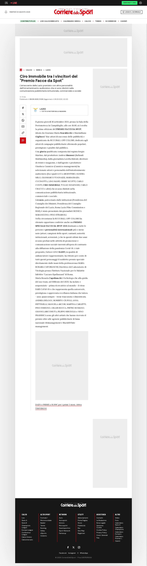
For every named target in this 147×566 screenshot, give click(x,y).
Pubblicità (81, 526)
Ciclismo (43, 536)
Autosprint (63, 520)
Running (43, 528)
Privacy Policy (101, 533)
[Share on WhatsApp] (23, 120)
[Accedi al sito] (140, 2)
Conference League (26, 534)
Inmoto (62, 523)
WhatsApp (84, 553)
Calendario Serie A (72, 21)
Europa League (27, 530)
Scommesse (110, 21)
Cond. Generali (102, 535)
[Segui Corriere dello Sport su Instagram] (79, 547)
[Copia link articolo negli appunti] (23, 133)
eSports (43, 533)
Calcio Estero (27, 537)
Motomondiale (46, 520)
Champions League (26, 527)
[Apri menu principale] (6, 2)
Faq (97, 538)
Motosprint (63, 526)
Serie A (39, 70)
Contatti (99, 518)
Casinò (123, 21)
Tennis (98, 21)
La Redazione (101, 520)
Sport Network (64, 531)
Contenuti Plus (28, 21)
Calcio (88, 21)
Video (117, 518)
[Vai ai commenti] (23, 140)
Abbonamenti (83, 518)
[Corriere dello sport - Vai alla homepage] (73, 12)
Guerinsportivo (64, 528)
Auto (61, 518)
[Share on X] (23, 114)
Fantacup (62, 533)
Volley (42, 531)
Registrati (81, 533)
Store (80, 523)
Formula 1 (43, 518)
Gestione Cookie (99, 527)
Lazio (48, 70)
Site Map (81, 531)
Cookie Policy (101, 530)
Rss (79, 528)
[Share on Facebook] (23, 108)
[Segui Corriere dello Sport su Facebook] (68, 547)
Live (15, 2)
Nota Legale (100, 523)
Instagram (72, 553)
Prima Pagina (82, 520)
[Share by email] (23, 127)
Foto (117, 520)
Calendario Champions (119, 528)
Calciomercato (27, 540)
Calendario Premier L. (119, 537)
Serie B (24, 523)
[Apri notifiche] (6, 12)
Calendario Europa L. (119, 533)
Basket (42, 523)
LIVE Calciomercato (49, 21)
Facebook (63, 553)
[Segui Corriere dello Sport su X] (73, 547)
